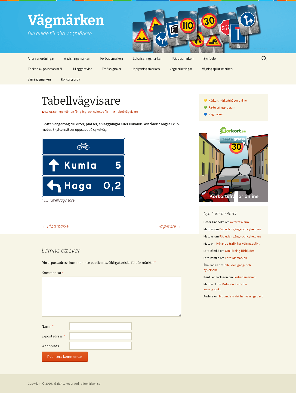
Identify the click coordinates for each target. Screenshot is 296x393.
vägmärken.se (91, 383)
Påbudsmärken (183, 58)
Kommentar (53, 272)
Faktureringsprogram (221, 107)
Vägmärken (215, 114)
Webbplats (50, 345)
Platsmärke (55, 226)
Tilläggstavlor (82, 69)
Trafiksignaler (111, 69)
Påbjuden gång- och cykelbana (240, 229)
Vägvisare (169, 226)
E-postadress (53, 336)
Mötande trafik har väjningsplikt (237, 243)
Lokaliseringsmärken (147, 58)
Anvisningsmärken (77, 58)
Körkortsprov (70, 79)
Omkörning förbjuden (240, 251)
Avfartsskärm (239, 222)
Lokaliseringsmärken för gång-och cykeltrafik (76, 111)
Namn (48, 326)
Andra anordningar (41, 58)
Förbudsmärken (111, 58)
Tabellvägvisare (127, 111)
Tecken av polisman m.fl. (45, 69)
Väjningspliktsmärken (217, 69)
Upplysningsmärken (145, 69)
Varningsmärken (39, 79)
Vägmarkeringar (181, 69)
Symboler (210, 58)
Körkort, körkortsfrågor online (227, 101)
